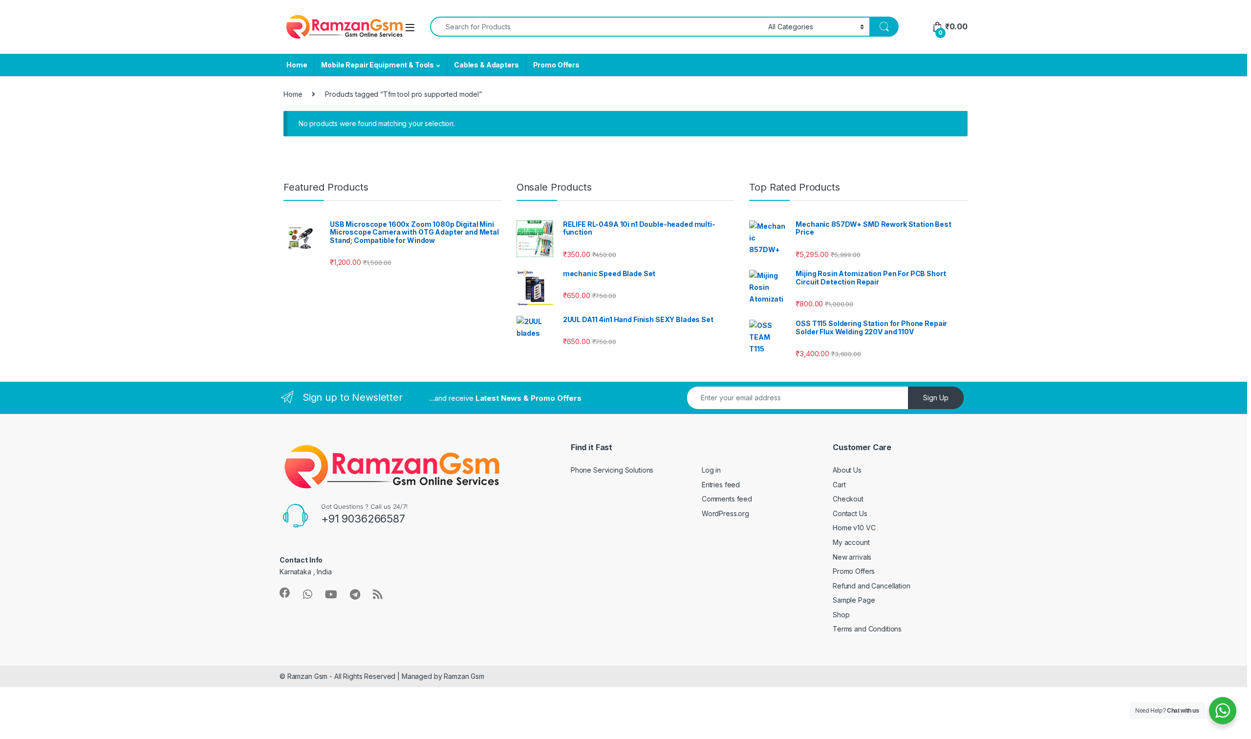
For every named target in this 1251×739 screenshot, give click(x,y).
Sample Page (854, 600)
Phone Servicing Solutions (612, 470)
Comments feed (727, 499)
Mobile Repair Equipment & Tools (377, 65)
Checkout (848, 499)
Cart (839, 484)
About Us (847, 470)
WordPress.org (725, 513)
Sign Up (936, 397)
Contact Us (850, 513)
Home (296, 65)
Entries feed (721, 484)
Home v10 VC (854, 527)
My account (851, 542)
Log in (711, 470)
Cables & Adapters (486, 65)
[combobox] (596, 27)
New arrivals (852, 557)
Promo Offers (556, 65)
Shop (841, 614)
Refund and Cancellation (871, 586)
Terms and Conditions (867, 629)
